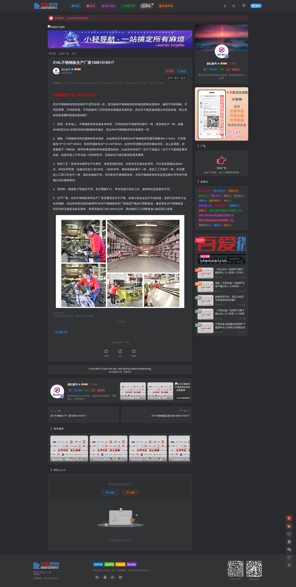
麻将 (228, 195)
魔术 (228, 200)
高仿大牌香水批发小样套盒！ (225, 210)
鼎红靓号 (66, 69)
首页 (53, 53)
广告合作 (120, 564)
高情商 (234, 205)
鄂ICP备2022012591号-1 (139, 570)
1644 (79, 390)
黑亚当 (204, 195)
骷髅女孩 (205, 225)
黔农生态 (205, 190)
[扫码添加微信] (289, 549)
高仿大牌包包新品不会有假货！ (216, 220)
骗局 (217, 225)
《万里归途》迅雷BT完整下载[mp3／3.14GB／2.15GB (230, 311)
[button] (195, 113)
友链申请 (98, 564)
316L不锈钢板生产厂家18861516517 (83, 62)
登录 (111, 492)
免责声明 (109, 564)
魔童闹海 (215, 200)
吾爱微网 (122, 570)
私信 (183, 71)
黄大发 (216, 195)
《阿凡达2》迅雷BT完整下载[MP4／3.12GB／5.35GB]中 (230, 272)
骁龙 (228, 225)
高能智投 (205, 205)
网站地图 (131, 564)
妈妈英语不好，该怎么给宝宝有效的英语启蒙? (229, 298)
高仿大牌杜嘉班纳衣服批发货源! (216, 215)
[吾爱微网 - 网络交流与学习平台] (46, 565)
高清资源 (221, 205)
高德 (202, 210)
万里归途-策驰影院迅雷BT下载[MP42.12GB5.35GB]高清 (230, 325)
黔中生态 (220, 190)
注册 (132, 492)
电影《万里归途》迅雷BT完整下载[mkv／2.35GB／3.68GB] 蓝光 (230, 286)
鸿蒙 (202, 200)
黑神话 (233, 190)
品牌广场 (64, 53)
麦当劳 (239, 195)
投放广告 (221, 168)
